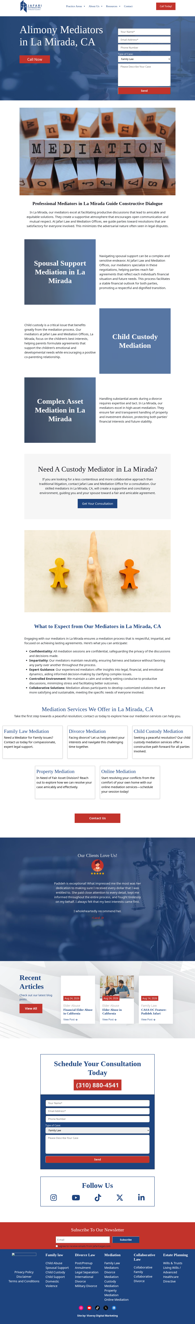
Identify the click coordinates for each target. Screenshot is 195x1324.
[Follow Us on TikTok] (98, 1197)
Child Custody (55, 1272)
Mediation (112, 1255)
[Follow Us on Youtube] (76, 1197)
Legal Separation (86, 1272)
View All (31, 1008)
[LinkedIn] (141, 1197)
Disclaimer (24, 1277)
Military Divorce (86, 1286)
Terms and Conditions (24, 1281)
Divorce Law (85, 1255)
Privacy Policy (24, 1272)
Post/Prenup (83, 1263)
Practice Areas (74, 6)
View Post (69, 1019)
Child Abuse (54, 1263)
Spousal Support (57, 1268)
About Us (94, 6)
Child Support (55, 1277)
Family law (54, 1255)
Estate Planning (175, 1255)
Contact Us (97, 818)
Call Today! (166, 6)
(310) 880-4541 (97, 1085)
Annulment (83, 1268)
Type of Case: (125, 54)
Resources (111, 6)
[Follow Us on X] (119, 1197)
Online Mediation (116, 1300)
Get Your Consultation (97, 504)
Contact (128, 6)
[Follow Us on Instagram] (53, 1197)
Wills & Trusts (172, 1263)
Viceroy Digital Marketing (102, 1315)
